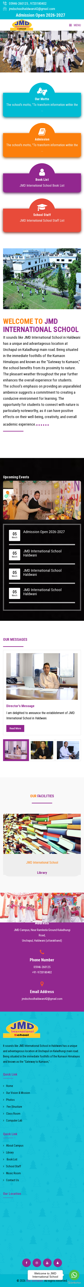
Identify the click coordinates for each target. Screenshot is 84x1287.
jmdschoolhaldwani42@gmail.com (32, 9)
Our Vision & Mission (18, 1092)
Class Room (13, 1113)
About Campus (14, 1145)
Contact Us (12, 1180)
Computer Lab (14, 1120)
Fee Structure (14, 1106)
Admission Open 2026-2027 (44, 532)
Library (42, 873)
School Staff (13, 1166)
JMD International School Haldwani (42, 553)
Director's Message (20, 706)
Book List (11, 1159)
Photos (10, 1099)
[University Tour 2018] (42, 834)
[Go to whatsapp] (74, 1275)
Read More (15, 728)
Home (9, 1086)
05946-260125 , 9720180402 (27, 3)
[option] (42, 692)
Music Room (13, 1173)
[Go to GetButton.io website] (74, 1283)
